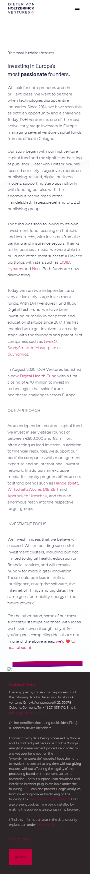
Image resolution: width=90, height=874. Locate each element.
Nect (36, 268)
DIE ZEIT (50, 489)
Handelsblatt (66, 483)
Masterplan (45, 347)
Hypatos (15, 268)
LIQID (65, 262)
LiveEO (50, 341)
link (25, 789)
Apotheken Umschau (27, 495)
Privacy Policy (47, 825)
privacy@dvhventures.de (27, 713)
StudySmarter (21, 347)
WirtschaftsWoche (24, 489)
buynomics (18, 354)
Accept (20, 857)
